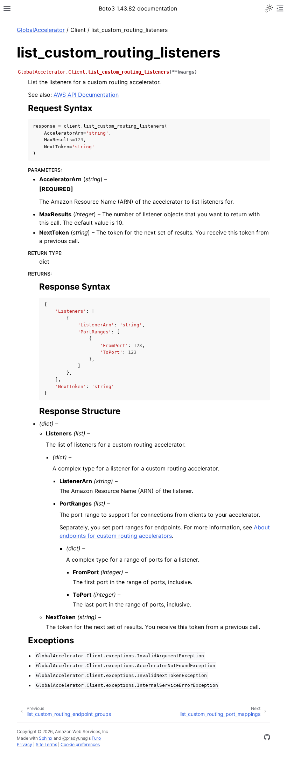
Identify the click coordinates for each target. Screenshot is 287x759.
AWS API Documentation (86, 94)
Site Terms (46, 744)
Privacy (24, 744)
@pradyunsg (75, 738)
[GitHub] (267, 738)
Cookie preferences (80, 744)
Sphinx (45, 738)
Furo (96, 738)
